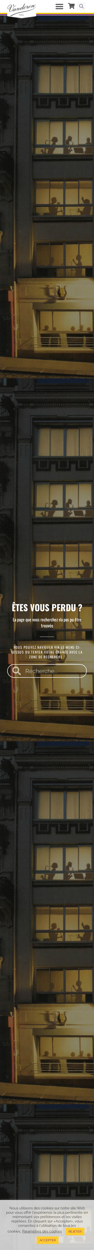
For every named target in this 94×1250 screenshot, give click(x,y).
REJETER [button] (74, 1231)
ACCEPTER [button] (48, 1240)
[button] (59, 6)
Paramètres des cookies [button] (42, 1231)
